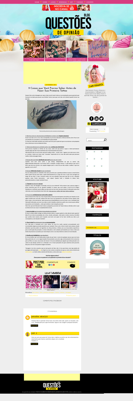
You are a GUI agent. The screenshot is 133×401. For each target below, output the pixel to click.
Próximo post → (72, 295)
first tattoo (35, 292)
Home (37, 2)
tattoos (62, 292)
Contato (89, 2)
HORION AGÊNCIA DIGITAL (75, 392)
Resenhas (63, 2)
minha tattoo (28, 252)
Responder (34, 325)
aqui (40, 250)
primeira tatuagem (48, 292)
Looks (53, 2)
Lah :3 (34, 333)
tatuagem (68, 292)
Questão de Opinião (29, 392)
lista (41, 292)
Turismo (80, 2)
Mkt (71, 2)
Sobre (45, 2)
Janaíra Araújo (39, 317)
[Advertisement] (52, 73)
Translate (102, 131)
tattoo (57, 292)
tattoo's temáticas (66, 252)
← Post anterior (32, 295)
